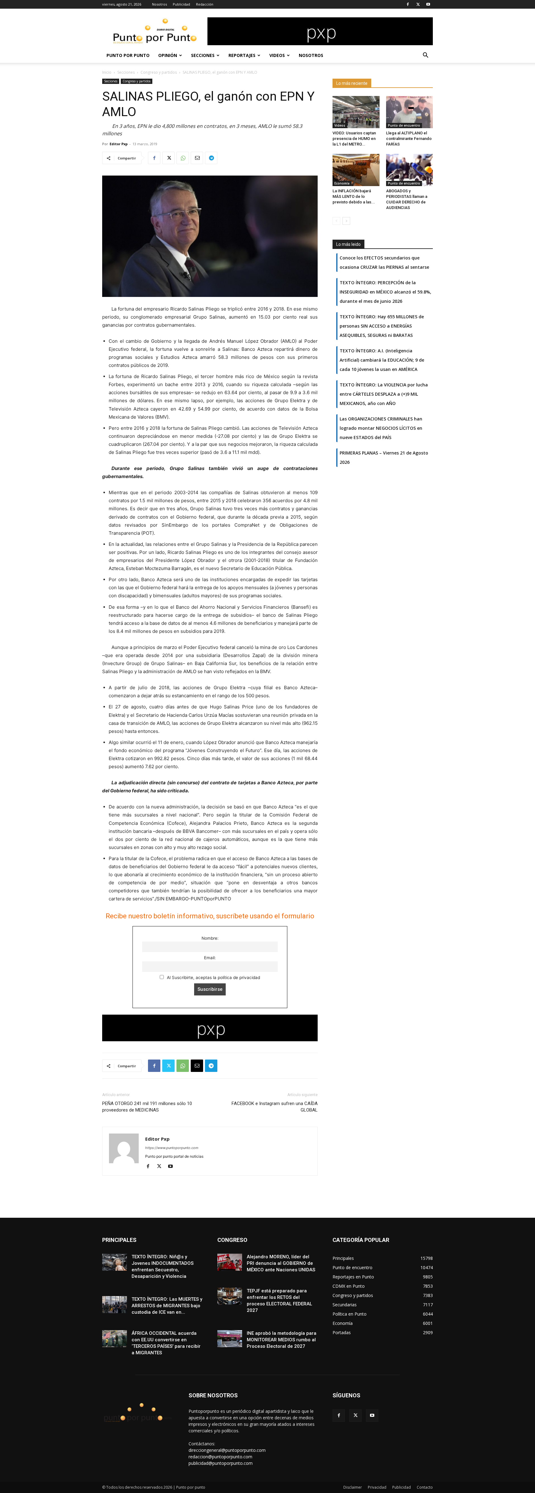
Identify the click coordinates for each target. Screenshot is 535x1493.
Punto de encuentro (404, 125)
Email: (210, 957)
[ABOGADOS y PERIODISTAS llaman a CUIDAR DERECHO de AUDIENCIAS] (409, 170)
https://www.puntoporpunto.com (171, 1148)
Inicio (106, 72)
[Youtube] (428, 4)
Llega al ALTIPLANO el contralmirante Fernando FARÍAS (409, 138)
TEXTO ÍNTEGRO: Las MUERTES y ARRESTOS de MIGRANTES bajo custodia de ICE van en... (167, 1305)
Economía (342, 183)
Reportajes (241, 55)
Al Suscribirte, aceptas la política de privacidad (213, 977)
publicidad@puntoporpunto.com (221, 1463)
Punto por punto (128, 55)
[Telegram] (211, 158)
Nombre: (210, 938)
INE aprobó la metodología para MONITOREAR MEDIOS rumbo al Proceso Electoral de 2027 (281, 1339)
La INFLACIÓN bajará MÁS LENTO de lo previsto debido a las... (354, 196)
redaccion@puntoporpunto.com (220, 1457)
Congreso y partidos (159, 72)
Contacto (425, 1487)
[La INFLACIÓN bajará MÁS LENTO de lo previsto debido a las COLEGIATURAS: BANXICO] (356, 170)
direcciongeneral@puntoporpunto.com (227, 1450)
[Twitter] (418, 4)
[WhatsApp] (182, 158)
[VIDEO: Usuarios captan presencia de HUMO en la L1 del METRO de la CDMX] (356, 112)
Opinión (167, 55)
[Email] (197, 158)
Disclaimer (352, 1487)
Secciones (203, 55)
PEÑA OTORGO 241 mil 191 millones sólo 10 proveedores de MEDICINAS (147, 1107)
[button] (425, 56)
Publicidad (181, 4)
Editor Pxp (119, 143)
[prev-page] (336, 221)
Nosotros (159, 4)
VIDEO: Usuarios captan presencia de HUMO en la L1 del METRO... (354, 138)
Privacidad (377, 1487)
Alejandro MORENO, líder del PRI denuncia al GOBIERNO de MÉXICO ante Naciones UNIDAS (281, 1263)
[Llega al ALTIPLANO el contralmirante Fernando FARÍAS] (409, 112)
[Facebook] (407, 4)
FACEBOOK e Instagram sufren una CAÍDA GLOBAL (275, 1107)
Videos (277, 55)
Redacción (204, 4)
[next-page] (346, 221)
